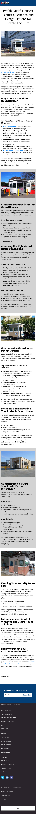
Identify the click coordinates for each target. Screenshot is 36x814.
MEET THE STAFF (6, 711)
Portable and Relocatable (13, 150)
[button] (18, 43)
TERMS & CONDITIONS (7, 764)
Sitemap (3, 799)
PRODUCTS (4, 729)
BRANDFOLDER (5, 752)
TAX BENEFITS (5, 748)
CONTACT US (5, 761)
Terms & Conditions (7, 792)
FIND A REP (4, 757)
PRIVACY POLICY (6, 768)
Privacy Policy (5, 796)
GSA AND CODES (6, 745)
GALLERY (3, 734)
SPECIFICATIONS (6, 741)
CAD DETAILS (5, 737)
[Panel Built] (5, 3)
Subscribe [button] (27, 695)
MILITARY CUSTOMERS (7, 721)
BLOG (2, 725)
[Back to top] (18, 808)
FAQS (2, 772)
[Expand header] (33, 3)
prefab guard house (8, 72)
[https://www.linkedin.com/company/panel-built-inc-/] (7, 778)
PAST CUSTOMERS (6, 714)
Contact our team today (18, 664)
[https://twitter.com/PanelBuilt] (3, 778)
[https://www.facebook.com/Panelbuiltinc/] (12, 778)
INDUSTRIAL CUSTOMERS (8, 718)
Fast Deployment (9, 126)
